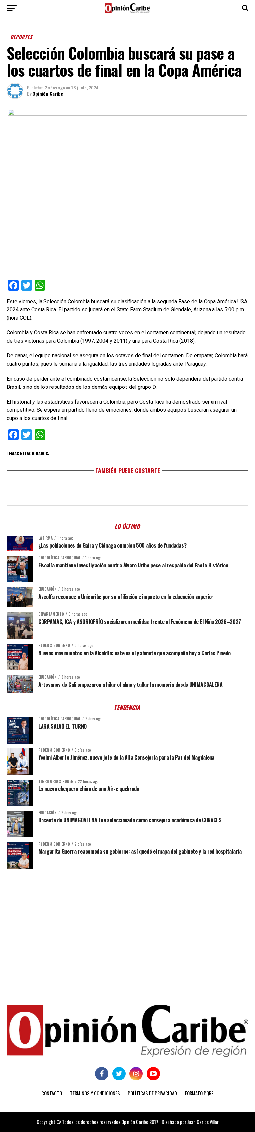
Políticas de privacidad (152, 1093)
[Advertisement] (127, 925)
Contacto (52, 1093)
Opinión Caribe (47, 93)
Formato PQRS (199, 1093)
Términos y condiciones (95, 1093)
